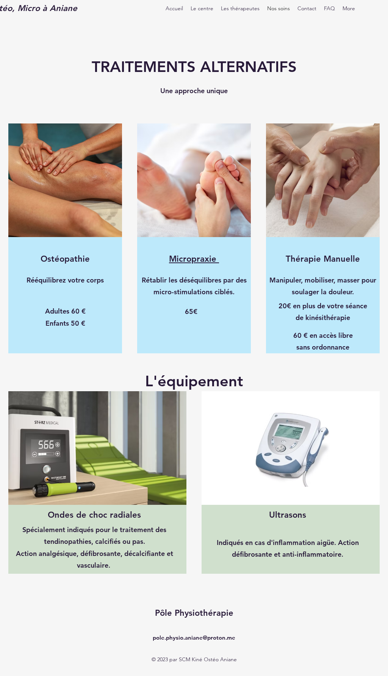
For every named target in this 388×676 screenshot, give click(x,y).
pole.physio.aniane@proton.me (194, 637)
